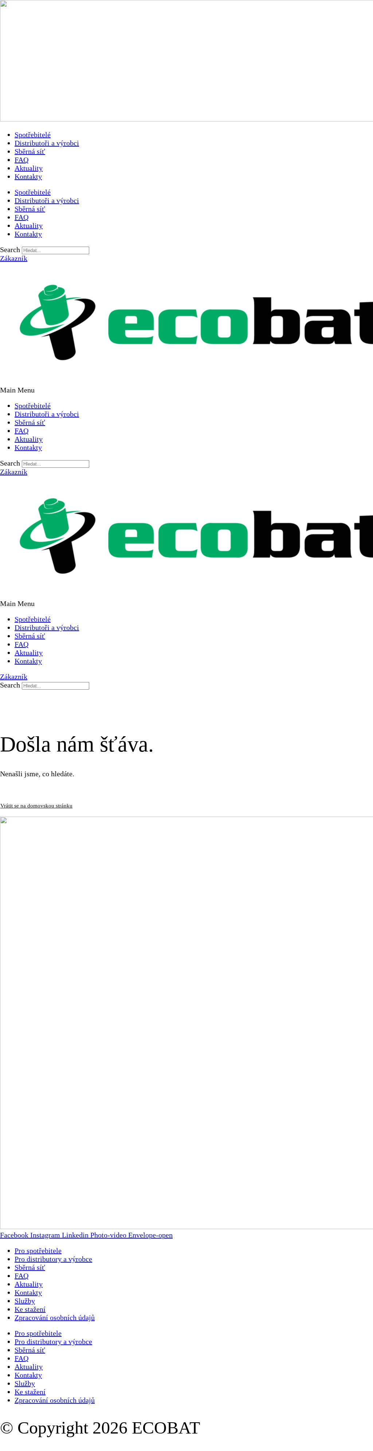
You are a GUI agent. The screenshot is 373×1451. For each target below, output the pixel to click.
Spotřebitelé (33, 135)
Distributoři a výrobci (47, 143)
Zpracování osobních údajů (55, 1318)
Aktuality (29, 168)
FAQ (21, 160)
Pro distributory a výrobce (53, 1259)
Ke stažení (30, 1309)
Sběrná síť (30, 151)
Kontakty (28, 176)
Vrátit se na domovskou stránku (36, 806)
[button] (186, 390)
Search (10, 250)
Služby (25, 1301)
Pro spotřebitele (38, 1251)
